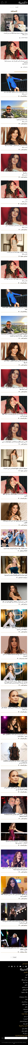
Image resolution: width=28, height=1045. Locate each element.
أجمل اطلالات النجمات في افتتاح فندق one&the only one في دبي (15, 762)
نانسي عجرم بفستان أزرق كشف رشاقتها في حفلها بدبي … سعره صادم (15, 735)
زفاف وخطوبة (24, 992)
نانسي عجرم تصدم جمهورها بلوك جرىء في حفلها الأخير (15, 279)
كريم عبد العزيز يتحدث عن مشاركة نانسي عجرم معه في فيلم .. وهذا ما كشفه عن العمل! (14, 335)
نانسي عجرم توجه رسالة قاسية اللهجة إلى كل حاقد (14, 602)
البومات (25, 1012)
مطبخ (26, 985)
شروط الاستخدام (23, 1021)
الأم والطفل (24, 990)
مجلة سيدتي (24, 1029)
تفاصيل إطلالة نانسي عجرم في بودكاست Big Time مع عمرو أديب (14, 415)
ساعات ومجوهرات (23, 997)
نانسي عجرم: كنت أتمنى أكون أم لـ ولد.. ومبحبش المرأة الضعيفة (16, 62)
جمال (26, 977)
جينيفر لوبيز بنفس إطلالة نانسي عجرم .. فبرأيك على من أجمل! (14, 708)
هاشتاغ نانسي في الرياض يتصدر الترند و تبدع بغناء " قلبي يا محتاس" (14, 922)
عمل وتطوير (24, 1004)
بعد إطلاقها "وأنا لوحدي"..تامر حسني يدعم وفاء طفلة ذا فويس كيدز (14, 895)
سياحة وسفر (24, 1002)
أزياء (26, 975)
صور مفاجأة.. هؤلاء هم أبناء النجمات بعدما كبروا (15, 548)
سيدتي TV (25, 1033)
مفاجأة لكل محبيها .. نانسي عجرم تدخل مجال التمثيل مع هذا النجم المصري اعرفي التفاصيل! (15, 682)
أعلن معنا (25, 1024)
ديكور (26, 1007)
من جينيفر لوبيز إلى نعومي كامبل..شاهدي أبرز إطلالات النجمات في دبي (15, 789)
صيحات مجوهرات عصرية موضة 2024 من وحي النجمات (15, 33)
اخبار (26, 999)
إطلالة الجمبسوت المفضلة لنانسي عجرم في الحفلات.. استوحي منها (16, 842)
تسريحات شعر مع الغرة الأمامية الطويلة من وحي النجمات (15, 655)
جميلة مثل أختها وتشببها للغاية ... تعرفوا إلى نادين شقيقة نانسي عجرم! (15, 628)
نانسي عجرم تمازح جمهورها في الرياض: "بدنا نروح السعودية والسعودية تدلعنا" (15, 869)
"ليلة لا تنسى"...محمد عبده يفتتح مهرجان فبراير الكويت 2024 (15, 949)
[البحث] (5, 2)
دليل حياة (25, 982)
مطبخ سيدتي (24, 1031)
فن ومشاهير (24, 987)
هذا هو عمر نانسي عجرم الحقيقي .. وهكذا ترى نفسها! (16, 145)
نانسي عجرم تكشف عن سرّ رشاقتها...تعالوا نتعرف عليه (15, 92)
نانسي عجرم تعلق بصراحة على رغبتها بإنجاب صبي (16, 225)
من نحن (25, 1016)
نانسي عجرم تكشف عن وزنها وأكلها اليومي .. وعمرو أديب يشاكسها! (14, 388)
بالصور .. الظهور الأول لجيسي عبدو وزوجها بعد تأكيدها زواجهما (15, 815)
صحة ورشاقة (24, 980)
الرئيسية (17, 7)
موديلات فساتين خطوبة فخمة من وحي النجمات (17, 252)
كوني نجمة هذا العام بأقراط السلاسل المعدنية (16, 575)
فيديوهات (25, 1009)
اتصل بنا (25, 1019)
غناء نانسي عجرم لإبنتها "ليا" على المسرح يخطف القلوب (15, 522)
